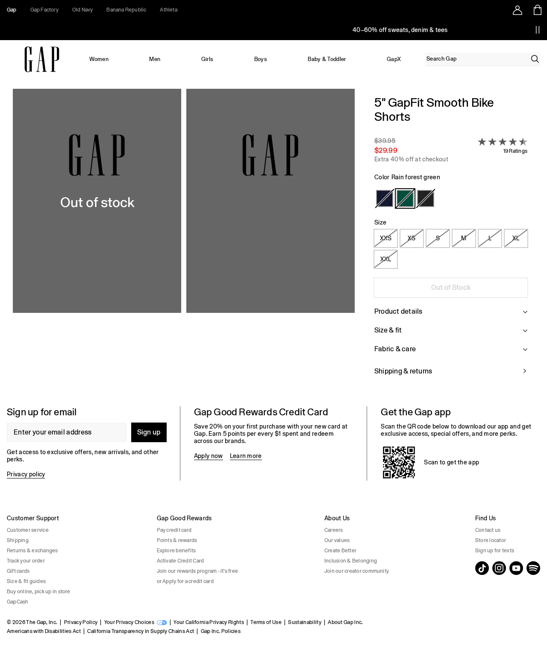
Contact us (487, 530)
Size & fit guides (26, 581)
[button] (184, 241)
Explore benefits (176, 551)
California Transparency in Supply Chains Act (140, 631)
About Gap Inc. (345, 622)
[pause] (537, 30)
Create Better (340, 551)
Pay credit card (174, 530)
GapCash (18, 602)
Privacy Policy (80, 622)
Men (154, 59)
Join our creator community (356, 571)
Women (99, 59)
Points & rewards (177, 540)
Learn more (246, 455)
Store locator (490, 540)
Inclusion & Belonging (350, 561)
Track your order (26, 561)
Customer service (28, 530)
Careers (333, 530)
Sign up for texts (494, 551)
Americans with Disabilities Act (44, 631)
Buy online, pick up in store (39, 592)
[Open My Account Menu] (517, 10)
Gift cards (18, 571)
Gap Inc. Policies (221, 631)
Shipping (18, 540)
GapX (394, 59)
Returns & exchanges (32, 551)
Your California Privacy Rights (209, 622)
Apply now (208, 455)
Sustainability (304, 622)
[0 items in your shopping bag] (537, 10)
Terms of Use (266, 622)
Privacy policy (26, 474)
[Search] (535, 59)
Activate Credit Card (180, 561)
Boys (260, 59)
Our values (337, 540)
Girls (207, 59)
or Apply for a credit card (185, 581)
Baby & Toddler (327, 59)
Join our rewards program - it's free (197, 571)
